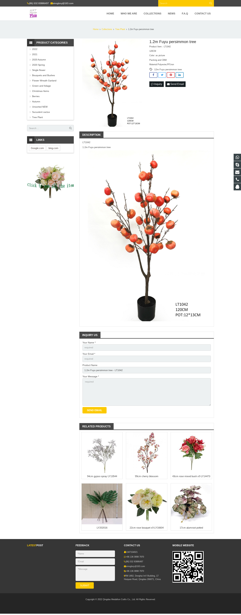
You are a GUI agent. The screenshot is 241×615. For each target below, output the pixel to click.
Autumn (36, 101)
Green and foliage (41, 85)
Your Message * (90, 376)
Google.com (37, 148)
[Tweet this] (162, 75)
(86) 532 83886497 (39, 3)
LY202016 (102, 527)
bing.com (53, 148)
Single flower (38, 70)
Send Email (177, 84)
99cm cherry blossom (146, 476)
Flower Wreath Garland (44, 80)
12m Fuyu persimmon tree (168, 69)
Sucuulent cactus (41, 112)
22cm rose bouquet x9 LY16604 (147, 527)
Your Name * (89, 342)
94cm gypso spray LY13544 (102, 476)
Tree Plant (37, 117)
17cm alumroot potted (191, 527)
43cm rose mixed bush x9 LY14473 (191, 476)
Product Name (89, 365)
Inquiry (158, 84)
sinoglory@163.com (63, 3)
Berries (36, 96)
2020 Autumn (39, 59)
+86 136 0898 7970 (135, 557)
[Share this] (153, 75)
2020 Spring (38, 65)
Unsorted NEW (40, 106)
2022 (34, 49)
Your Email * (88, 354)
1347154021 (132, 552)
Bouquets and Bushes (43, 75)
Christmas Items (40, 91)
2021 (34, 54)
